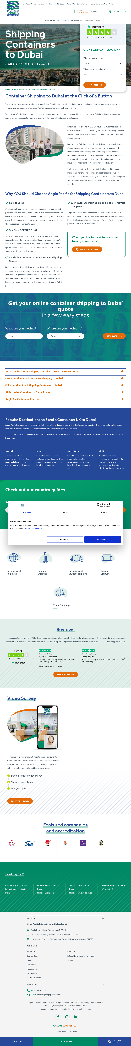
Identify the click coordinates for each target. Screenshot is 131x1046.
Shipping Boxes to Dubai (47, 893)
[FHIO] (83, 843)
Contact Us (71, 4)
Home (21, 4)
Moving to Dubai (109, 889)
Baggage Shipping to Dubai (16, 885)
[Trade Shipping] (62, 592)
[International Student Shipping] (78, 558)
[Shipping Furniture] (109, 558)
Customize (63, 539)
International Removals (14, 572)
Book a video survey (20, 801)
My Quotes (61, 4)
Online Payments (83, 4)
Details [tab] (65, 512)
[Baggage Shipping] (47, 558)
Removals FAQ (33, 964)
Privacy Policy (72, 1031)
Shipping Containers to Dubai (79, 887)
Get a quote (92, 85)
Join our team (39, 4)
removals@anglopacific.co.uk (48, 994)
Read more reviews (65, 674)
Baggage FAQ (32, 969)
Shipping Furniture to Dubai (80, 893)
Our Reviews (50, 4)
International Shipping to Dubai (15, 891)
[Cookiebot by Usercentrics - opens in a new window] (99, 505)
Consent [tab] (27, 512)
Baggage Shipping (42, 572)
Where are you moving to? (94, 69)
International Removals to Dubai (48, 887)
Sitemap (70, 960)
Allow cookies (102, 539)
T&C (55, 1031)
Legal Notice (62, 1031)
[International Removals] (16, 558)
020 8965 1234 (82, 12)
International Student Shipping (78, 572)
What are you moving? (93, 58)
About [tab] (104, 512)
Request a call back (89, 249)
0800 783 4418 (36, 64)
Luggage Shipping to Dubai (113, 885)
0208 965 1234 (70, 1026)
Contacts (71, 951)
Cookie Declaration (33, 529)
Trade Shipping (61, 605)
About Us (29, 4)
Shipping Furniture (105, 572)
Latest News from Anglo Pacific (102, 4)
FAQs (29, 960)
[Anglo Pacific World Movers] (13, 8)
